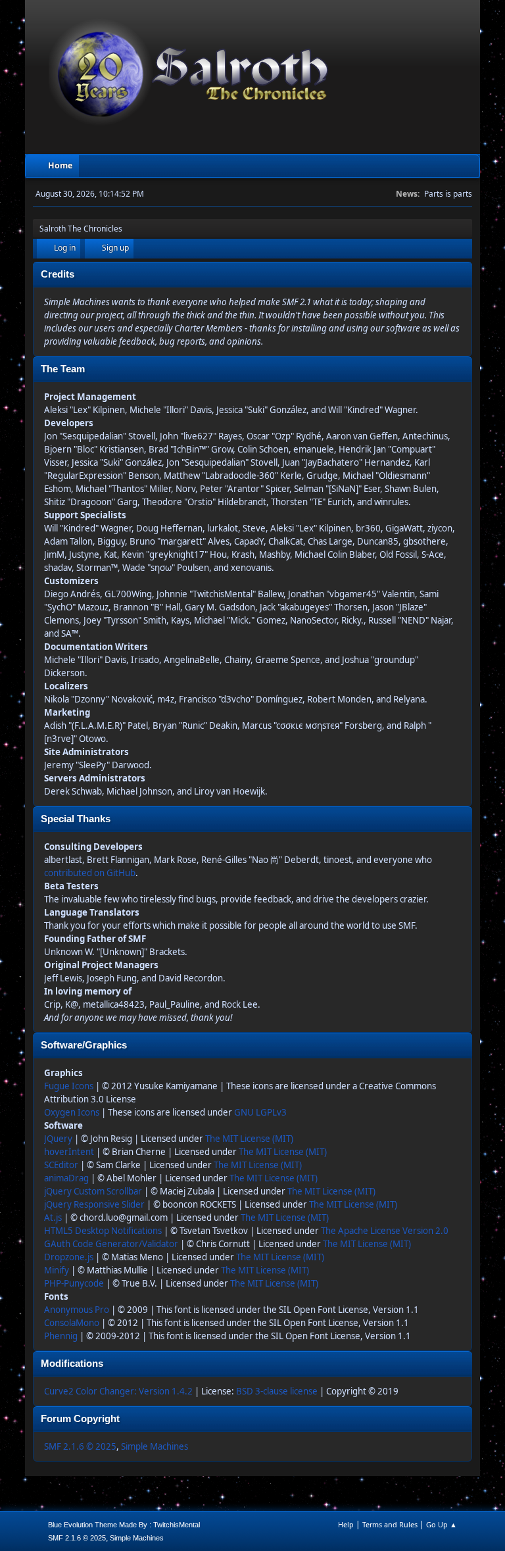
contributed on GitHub (89, 873)
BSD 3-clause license (277, 1391)
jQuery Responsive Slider (94, 1204)
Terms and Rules (390, 1524)
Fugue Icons (68, 1086)
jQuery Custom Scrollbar (93, 1191)
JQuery (58, 1139)
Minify (56, 1270)
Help (346, 1524)
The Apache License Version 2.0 (384, 1231)
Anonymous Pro (76, 1310)
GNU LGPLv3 (260, 1112)
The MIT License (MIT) (249, 1139)
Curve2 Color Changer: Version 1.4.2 (118, 1391)
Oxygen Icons (71, 1112)
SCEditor (61, 1165)
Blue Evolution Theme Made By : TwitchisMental (124, 1525)
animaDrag (66, 1178)
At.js (53, 1217)
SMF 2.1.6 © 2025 (80, 1446)
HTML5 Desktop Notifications (103, 1231)
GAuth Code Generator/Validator (111, 1244)
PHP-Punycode (74, 1283)
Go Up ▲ (441, 1524)
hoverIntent (69, 1152)
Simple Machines (154, 1446)
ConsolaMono (71, 1323)
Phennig (61, 1336)
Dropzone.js (68, 1257)
